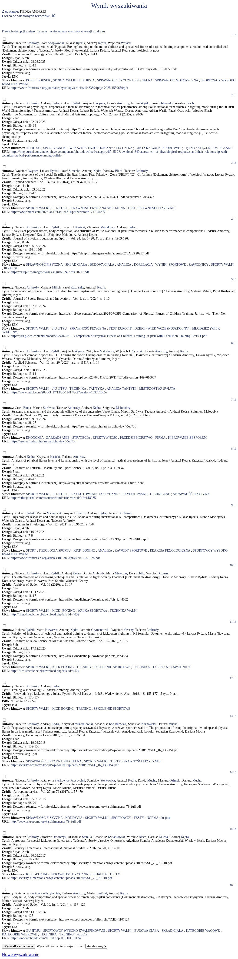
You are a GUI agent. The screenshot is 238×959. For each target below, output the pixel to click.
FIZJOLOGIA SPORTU (55, 550)
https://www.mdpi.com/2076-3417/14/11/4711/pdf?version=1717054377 (58, 212)
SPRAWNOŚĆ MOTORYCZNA (176, 80)
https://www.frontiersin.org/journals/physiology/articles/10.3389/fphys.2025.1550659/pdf (69, 88)
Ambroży (32, 43)
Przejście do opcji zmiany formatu (24, 31)
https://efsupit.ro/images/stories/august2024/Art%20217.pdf (50, 272)
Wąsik (145, 103)
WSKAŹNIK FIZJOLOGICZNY (91, 148)
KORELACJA (143, 264)
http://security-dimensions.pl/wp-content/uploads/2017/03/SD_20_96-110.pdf (61, 878)
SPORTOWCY (121, 818)
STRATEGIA (81, 437)
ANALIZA (124, 264)
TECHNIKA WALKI (124, 610)
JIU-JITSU (33, 148)
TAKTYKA (96, 388)
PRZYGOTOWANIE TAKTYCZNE (93, 494)
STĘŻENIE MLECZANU (215, 148)
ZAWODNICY (198, 264)
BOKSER (43, 80)
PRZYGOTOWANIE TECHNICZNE (145, 494)
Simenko (74, 171)
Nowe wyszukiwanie (20, 954)
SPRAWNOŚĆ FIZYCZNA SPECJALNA (124, 80)
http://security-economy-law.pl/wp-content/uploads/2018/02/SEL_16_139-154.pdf (65, 765)
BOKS (30, 80)
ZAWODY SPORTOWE (131, 550)
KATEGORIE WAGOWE (203, 930)
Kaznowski (148, 724)
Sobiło (140, 573)
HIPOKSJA (86, 80)
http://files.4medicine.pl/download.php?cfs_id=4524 (45, 671)
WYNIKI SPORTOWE (170, 264)
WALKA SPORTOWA (92, 610)
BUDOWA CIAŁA (102, 264)
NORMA (152, 818)
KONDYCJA (73, 818)
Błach (190, 103)
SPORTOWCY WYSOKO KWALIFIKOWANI (74, 930)
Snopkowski (56, 43)
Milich (56, 287)
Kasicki (80, 227)
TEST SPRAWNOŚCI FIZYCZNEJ (151, 208)
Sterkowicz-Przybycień (70, 780)
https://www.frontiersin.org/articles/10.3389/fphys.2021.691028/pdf (55, 558)
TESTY (139, 818)
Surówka (49, 408)
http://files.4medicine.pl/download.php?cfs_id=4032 (45, 614)
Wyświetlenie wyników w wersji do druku (77, 31)
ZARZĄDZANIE (57, 437)
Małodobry (107, 227)
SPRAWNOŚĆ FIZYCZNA (44, 264)
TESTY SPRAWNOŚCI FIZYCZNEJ (135, 761)
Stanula (87, 837)
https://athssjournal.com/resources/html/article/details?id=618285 (53, 498)
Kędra (102, 43)
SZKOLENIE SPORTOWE (112, 667)
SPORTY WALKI (64, 80)
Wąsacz (126, 43)
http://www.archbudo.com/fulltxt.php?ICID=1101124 (46, 938)
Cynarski (137, 351)
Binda (27, 408)
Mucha (173, 724)
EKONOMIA (34, 437)
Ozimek (174, 780)
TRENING (83, 667)
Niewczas (121, 573)
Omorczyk (59, 837)
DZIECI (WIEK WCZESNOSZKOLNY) (162, 328)
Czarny (81, 513)
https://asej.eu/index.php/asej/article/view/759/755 (43, 441)
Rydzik (80, 43)
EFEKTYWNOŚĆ (105, 437)
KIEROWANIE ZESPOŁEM (187, 437)
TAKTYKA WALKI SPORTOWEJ (158, 148)
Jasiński (102, 893)
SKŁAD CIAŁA (76, 264)
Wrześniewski (84, 724)
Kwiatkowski (117, 724)
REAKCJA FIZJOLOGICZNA (170, 550)
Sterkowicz (107, 780)
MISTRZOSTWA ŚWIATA (157, 388)
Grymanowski (100, 630)
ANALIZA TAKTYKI (121, 388)
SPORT (31, 550)
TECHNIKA (124, 148)
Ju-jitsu (166, 818)
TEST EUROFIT (120, 328)
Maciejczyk (54, 513)
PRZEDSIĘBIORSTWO (136, 437)
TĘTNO (189, 148)
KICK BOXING (63, 667)
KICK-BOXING (84, 550)
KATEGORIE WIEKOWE (19, 934)
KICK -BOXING (63, 610)
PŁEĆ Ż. (82, 934)
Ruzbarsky (77, 287)
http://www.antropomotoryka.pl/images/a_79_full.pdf (46, 821)
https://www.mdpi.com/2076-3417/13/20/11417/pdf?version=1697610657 (59, 392)
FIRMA (160, 437)
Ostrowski (166, 103)
